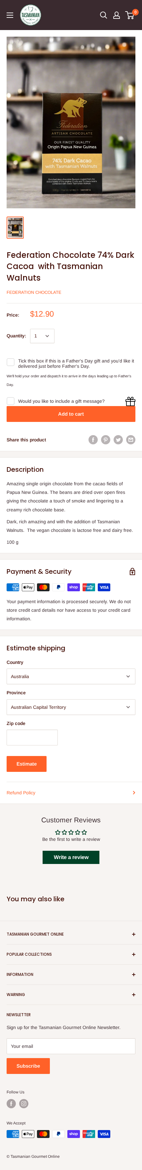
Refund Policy (21, 792)
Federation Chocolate (34, 292)
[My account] (116, 15)
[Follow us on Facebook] (11, 1103)
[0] (130, 15)
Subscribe (28, 1066)
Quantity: (16, 335)
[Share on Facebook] (93, 439)
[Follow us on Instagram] (23, 1103)
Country (15, 662)
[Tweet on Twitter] (118, 439)
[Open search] (103, 15)
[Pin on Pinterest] (105, 439)
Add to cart (71, 414)
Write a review (71, 857)
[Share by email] (130, 439)
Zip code (16, 723)
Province (16, 692)
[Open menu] (10, 15)
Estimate (27, 764)
